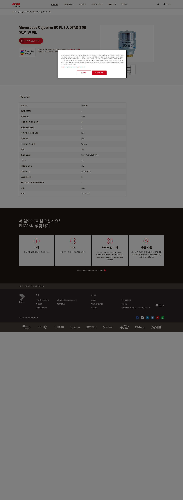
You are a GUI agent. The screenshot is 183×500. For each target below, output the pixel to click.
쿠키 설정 (84, 73)
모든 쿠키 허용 (99, 73)
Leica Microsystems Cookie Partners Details (73, 67)
